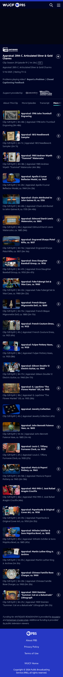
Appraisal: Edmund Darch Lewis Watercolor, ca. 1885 (37, 220)
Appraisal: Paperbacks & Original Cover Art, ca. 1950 (37, 511)
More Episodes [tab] (29, 103)
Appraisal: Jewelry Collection (36, 409)
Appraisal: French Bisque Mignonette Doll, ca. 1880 (34, 304)
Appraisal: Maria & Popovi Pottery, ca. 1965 (34, 469)
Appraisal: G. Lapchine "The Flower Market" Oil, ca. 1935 (35, 388)
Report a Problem (36, 79)
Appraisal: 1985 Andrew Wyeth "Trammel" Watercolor (36, 157)
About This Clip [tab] (10, 103)
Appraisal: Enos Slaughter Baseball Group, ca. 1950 (34, 262)
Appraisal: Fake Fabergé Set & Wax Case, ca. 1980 (36, 283)
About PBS (31, 640)
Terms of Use (31, 653)
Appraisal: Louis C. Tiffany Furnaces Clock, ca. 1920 (34, 448)
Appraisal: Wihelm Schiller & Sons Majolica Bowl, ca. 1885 (35, 532)
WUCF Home (31, 663)
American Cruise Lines (17, 620)
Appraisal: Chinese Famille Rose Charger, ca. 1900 (37, 574)
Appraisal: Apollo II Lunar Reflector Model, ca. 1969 (34, 178)
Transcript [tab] (44, 103)
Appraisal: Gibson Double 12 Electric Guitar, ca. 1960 (35, 367)
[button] (51, 5)
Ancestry (56, 616)
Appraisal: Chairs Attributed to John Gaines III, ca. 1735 (36, 199)
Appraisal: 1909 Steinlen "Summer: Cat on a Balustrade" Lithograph (37, 595)
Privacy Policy (31, 646)
